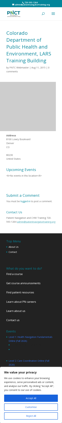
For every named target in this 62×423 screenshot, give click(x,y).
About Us (14, 246)
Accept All (31, 398)
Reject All (31, 415)
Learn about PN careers (21, 302)
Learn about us (15, 311)
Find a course (14, 274)
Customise (31, 407)
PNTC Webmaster (19, 67)
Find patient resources (20, 292)
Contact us (13, 320)
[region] (31, 395)
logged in (25, 201)
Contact (13, 252)
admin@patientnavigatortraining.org (36, 221)
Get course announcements (23, 283)
